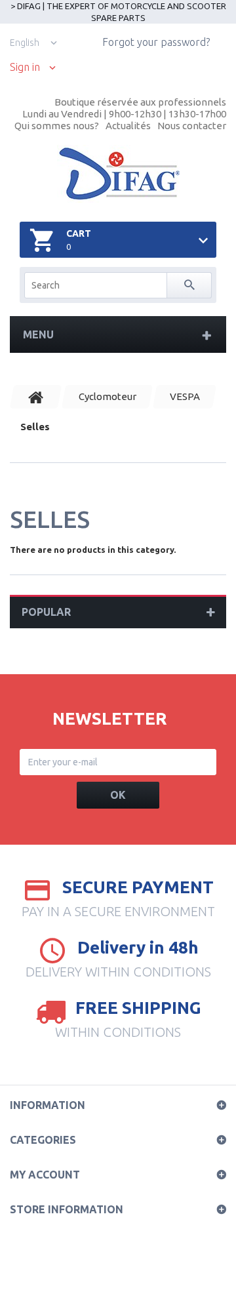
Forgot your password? (156, 42)
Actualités (128, 125)
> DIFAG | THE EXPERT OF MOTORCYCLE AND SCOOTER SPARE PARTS (118, 11)
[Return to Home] (36, 397)
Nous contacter (191, 125)
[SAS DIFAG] (118, 174)
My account (45, 1174)
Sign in (25, 67)
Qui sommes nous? (56, 125)
